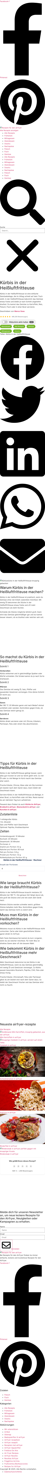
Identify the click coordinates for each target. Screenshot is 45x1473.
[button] (22, 202)
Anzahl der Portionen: (9, 864)
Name (2, 1227)
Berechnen (22, 875)
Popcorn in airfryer (8, 1112)
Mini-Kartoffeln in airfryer (10, 1037)
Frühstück (8, 136)
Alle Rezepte (9, 133)
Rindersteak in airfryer (9, 1154)
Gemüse (7, 154)
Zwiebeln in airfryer (8, 1045)
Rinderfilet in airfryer (8, 1146)
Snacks (7, 144)
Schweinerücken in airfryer (11, 1079)
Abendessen (9, 141)
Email (2, 1234)
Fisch (6, 151)
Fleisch (7, 149)
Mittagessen (9, 138)
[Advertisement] (22, 636)
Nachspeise (9, 146)
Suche (2, 227)
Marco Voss (19, 311)
